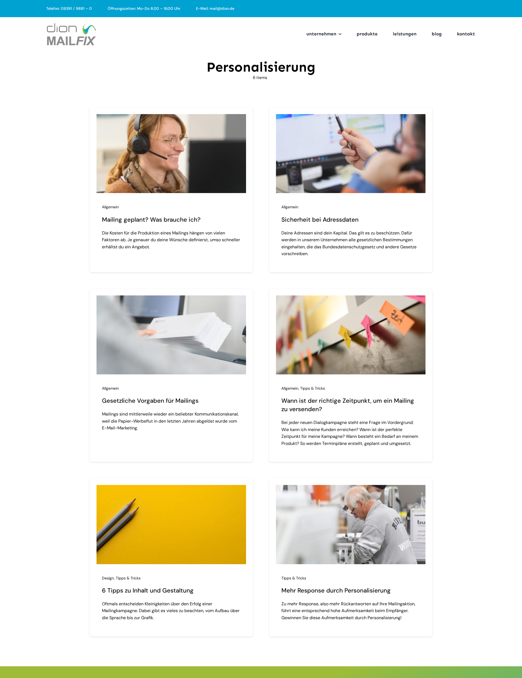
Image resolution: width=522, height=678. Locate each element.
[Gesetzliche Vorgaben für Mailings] (171, 299)
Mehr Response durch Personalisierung (336, 590)
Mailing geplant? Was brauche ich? (151, 220)
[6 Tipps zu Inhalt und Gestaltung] (171, 488)
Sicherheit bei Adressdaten (320, 220)
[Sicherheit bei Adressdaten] (350, 118)
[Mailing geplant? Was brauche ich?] (171, 118)
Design (108, 578)
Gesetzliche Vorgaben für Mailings (150, 401)
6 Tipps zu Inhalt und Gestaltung (148, 590)
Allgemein (110, 206)
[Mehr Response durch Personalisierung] (350, 488)
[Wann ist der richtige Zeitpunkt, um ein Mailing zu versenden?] (350, 299)
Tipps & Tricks (312, 388)
